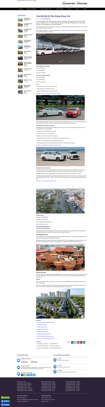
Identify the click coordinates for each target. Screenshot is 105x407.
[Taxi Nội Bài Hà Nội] (20, 70)
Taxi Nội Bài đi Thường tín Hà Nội (27, 19)
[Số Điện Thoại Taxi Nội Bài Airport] (20, 86)
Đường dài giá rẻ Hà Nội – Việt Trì (24, 386)
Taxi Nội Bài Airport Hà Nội (27, 75)
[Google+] (78, 342)
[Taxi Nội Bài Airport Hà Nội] (20, 75)
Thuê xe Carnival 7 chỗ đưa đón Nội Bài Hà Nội (28, 63)
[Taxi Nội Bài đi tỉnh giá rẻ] (20, 92)
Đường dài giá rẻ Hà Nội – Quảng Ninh (73, 383)
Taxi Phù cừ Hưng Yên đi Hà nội (56, 348)
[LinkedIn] (84, 342)
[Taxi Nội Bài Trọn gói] (20, 81)
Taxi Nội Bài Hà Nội (27, 68)
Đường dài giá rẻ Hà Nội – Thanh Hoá (49, 387)
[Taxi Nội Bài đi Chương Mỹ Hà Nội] (20, 47)
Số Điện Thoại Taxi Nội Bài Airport (27, 86)
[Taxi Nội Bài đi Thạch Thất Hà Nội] (20, 24)
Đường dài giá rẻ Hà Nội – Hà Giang (73, 381)
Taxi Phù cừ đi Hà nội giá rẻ (55, 345)
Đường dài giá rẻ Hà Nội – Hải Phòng (73, 389)
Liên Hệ (84, 9)
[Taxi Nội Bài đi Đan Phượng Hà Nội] (20, 41)
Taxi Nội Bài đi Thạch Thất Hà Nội (28, 24)
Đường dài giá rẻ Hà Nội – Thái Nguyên (25, 389)
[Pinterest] (81, 342)
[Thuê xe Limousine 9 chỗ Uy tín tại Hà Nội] (20, 58)
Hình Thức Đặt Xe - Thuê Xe (46, 397)
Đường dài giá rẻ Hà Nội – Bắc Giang (24, 384)
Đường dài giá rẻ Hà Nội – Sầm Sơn (48, 389)
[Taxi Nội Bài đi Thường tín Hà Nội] (20, 19)
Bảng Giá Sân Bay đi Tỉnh (46, 9)
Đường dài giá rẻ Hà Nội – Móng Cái (73, 386)
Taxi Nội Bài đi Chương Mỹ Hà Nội (27, 46)
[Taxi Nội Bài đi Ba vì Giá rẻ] (20, 52)
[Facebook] (72, 342)
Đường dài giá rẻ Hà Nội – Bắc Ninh (24, 383)
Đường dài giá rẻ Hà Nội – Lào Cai (48, 390)
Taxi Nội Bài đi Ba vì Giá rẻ (27, 52)
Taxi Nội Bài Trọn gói (28, 79)
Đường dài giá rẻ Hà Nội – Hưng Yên (24, 387)
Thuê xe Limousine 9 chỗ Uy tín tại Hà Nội (28, 57)
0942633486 (24, 362)
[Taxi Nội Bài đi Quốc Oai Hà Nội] (20, 30)
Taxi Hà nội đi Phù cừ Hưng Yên (42, 345)
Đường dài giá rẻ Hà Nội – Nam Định (48, 384)
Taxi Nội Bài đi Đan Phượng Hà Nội (27, 41)
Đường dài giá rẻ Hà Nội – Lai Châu (72, 390)
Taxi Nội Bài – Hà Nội (22, 381)
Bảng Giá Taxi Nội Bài (31, 9)
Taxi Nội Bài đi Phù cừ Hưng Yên (43, 343)
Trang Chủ (21, 9)
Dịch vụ (69, 9)
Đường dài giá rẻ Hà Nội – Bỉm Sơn (48, 381)
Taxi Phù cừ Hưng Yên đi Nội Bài (43, 348)
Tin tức (77, 9)
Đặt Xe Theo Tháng (44, 401)
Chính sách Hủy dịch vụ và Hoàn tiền (48, 399)
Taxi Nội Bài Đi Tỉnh (46, 18)
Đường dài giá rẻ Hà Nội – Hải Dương (73, 384)
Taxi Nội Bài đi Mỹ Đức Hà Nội (28, 35)
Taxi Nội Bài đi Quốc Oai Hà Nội (28, 30)
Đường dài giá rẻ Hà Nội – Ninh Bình (48, 383)
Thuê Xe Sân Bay (59, 9)
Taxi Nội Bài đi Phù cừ (54, 343)
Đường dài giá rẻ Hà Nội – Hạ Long (72, 387)
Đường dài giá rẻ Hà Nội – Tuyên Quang (25, 390)
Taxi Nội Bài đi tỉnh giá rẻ (27, 91)
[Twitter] (75, 342)
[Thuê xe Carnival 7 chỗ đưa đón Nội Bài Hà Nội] (20, 63)
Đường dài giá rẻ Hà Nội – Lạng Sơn (48, 386)
